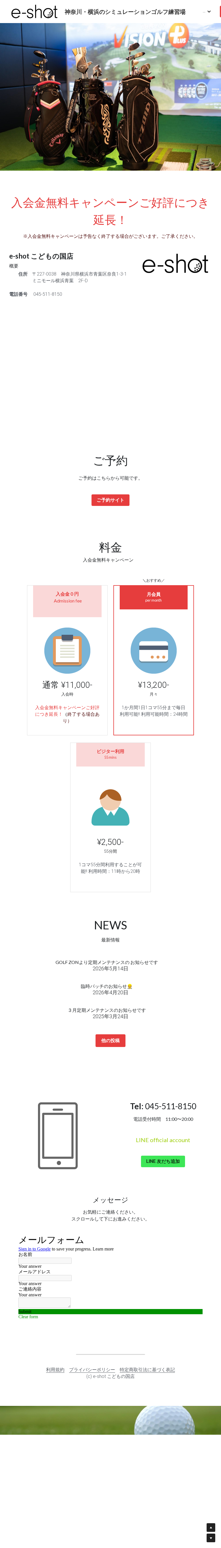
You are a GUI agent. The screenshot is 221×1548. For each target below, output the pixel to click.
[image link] (34, 11)
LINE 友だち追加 (163, 1161)
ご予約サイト (110, 500)
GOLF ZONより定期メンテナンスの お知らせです (107, 962)
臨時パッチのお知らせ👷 (107, 986)
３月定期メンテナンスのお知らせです (107, 1010)
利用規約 (55, 1369)
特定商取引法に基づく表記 (147, 1369)
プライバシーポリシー (92, 1369)
